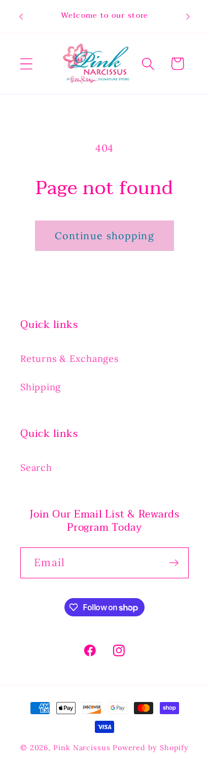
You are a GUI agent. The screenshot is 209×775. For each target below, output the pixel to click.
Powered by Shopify (151, 747)
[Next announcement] (188, 17)
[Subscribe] (173, 562)
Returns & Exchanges (69, 358)
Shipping (40, 387)
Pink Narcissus (82, 747)
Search (36, 467)
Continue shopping (104, 235)
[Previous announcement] (21, 17)
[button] (26, 63)
